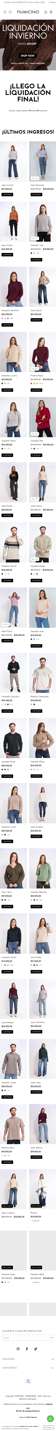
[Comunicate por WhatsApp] (50, 1418)
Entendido (48, 1427)
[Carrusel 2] (42, 1309)
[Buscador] (10, 12)
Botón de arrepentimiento (28, 1410)
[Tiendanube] (28, 1417)
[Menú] (4, 12)
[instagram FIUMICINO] (18, 1348)
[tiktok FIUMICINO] (36, 1348)
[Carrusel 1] (13, 1309)
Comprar (7, 194)
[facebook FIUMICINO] (27, 1348)
